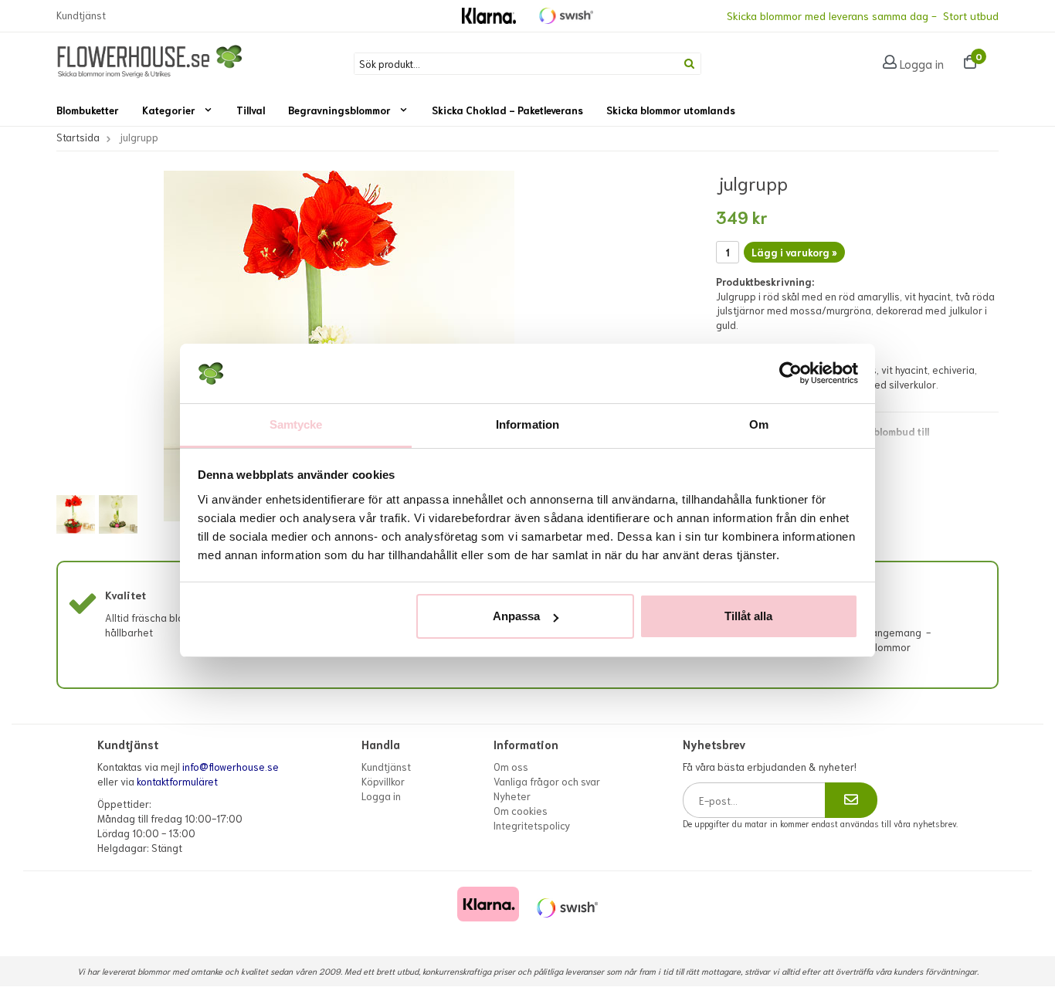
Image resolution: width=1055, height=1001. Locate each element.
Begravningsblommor (339, 110)
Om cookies (521, 810)
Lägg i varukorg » (794, 252)
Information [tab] (527, 424)
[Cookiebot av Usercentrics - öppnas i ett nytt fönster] (790, 373)
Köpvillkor (383, 781)
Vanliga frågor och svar (547, 781)
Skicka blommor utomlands (670, 110)
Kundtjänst (81, 15)
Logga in (922, 63)
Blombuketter (87, 110)
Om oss (511, 766)
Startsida (78, 137)
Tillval (250, 110)
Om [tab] (758, 424)
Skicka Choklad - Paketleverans (507, 110)
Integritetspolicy (532, 825)
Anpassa (516, 616)
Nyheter (512, 795)
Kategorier (168, 110)
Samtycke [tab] (296, 424)
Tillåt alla (748, 616)
